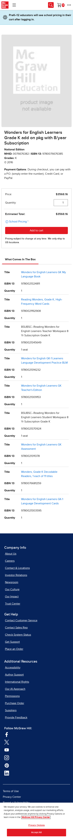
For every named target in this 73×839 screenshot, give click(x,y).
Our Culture (12, 589)
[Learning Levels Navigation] (14, 5)
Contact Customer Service (21, 620)
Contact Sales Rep (16, 627)
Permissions (12, 696)
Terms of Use (11, 791)
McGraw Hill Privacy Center (36, 817)
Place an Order (14, 649)
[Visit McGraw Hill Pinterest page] (6, 765)
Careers (10, 560)
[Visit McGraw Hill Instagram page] (6, 757)
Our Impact (12, 596)
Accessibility (12, 667)
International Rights (17, 681)
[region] (36, 821)
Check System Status (18, 634)
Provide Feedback (16, 717)
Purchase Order (14, 703)
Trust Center (12, 603)
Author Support (14, 674)
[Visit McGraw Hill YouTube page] (6, 749)
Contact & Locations (17, 568)
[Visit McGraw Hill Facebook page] (6, 734)
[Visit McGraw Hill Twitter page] (6, 742)
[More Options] (69, 4)
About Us (10, 553)
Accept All (36, 832)
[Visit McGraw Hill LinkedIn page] (6, 773)
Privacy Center (12, 796)
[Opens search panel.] (51, 5)
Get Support (12, 641)
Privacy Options (36, 825)
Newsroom (11, 582)
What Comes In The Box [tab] (20, 259)
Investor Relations (16, 575)
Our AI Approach (15, 689)
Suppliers (10, 710)
